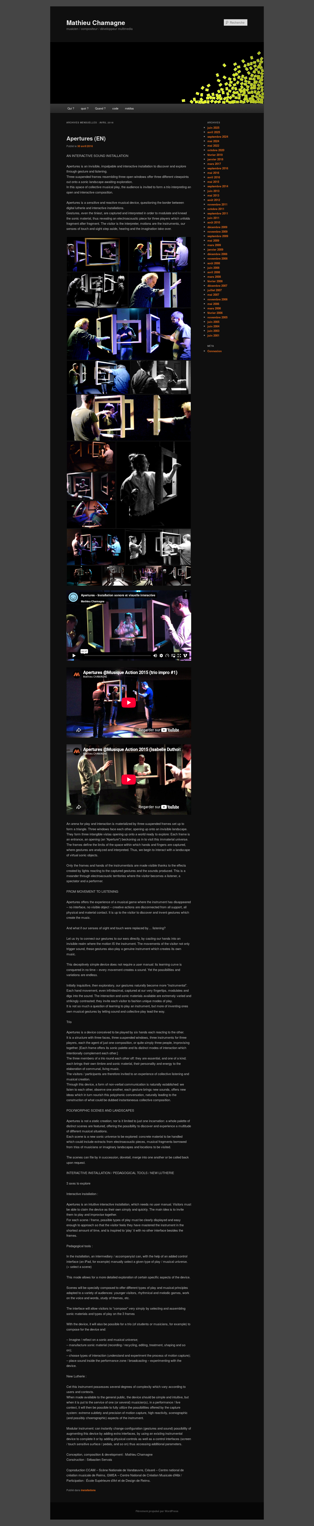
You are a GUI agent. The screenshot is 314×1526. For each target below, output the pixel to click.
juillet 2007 (214, 290)
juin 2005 (213, 322)
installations (88, 1490)
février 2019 (215, 155)
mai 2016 (213, 173)
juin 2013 (213, 191)
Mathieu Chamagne (95, 22)
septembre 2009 (217, 236)
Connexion (214, 351)
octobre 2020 (215, 150)
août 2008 (213, 263)
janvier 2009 (215, 249)
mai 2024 (213, 141)
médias (129, 108)
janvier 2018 (215, 159)
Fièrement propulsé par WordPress (157, 1511)
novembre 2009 (217, 231)
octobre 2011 (215, 209)
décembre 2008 (217, 254)
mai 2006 (213, 304)
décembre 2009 (217, 227)
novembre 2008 (217, 258)
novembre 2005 (217, 317)
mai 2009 (213, 240)
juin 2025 (213, 128)
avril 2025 (213, 132)
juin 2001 (213, 335)
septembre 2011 (217, 213)
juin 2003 (213, 331)
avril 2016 (213, 177)
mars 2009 (214, 245)
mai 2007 (213, 294)
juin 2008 (213, 268)
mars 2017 (214, 164)
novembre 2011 (217, 204)
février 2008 (215, 281)
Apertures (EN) (86, 138)
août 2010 (213, 222)
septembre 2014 (217, 186)
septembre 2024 (217, 136)
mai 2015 (213, 182)
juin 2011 (213, 218)
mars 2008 (214, 277)
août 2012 (213, 200)
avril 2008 (213, 272)
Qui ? (70, 108)
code (115, 108)
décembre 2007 (217, 286)
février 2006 (215, 313)
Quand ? (100, 108)
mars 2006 (214, 308)
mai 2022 (213, 145)
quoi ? (84, 108)
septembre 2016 (217, 168)
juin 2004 (213, 326)
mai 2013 (213, 195)
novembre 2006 (217, 299)
